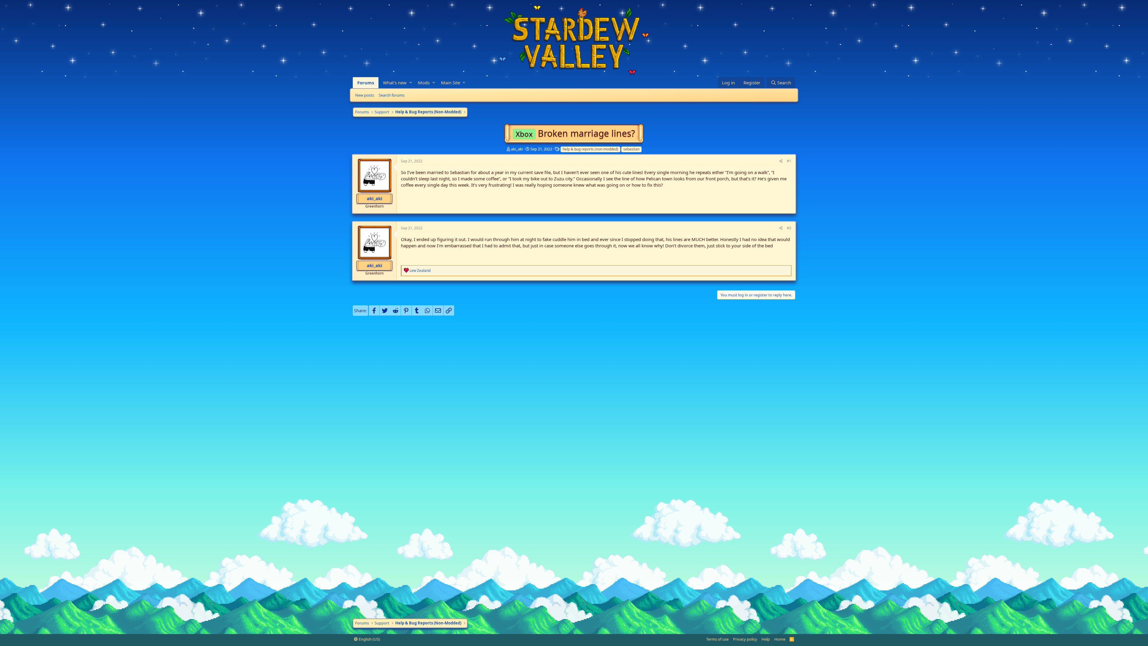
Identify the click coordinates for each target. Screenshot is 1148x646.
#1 (789, 161)
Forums (365, 83)
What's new (395, 83)
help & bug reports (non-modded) (590, 149)
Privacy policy (745, 639)
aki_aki (517, 149)
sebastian (631, 149)
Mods (424, 83)
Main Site (450, 83)
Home (779, 639)
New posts (364, 95)
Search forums (391, 95)
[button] (410, 82)
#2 (789, 228)
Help (765, 639)
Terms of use (717, 639)
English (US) (369, 639)
